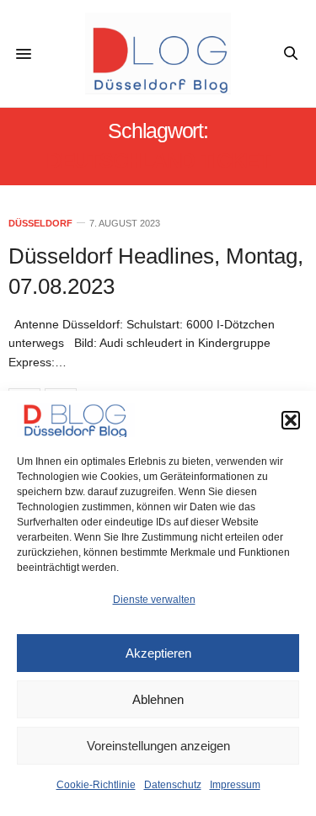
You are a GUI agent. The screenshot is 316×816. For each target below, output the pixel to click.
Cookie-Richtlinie (96, 785)
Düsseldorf (40, 223)
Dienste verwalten (154, 599)
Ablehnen (158, 699)
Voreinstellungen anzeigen (158, 746)
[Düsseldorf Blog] (158, 53)
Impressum (235, 785)
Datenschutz (172, 785)
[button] (290, 420)
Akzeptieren (158, 653)
